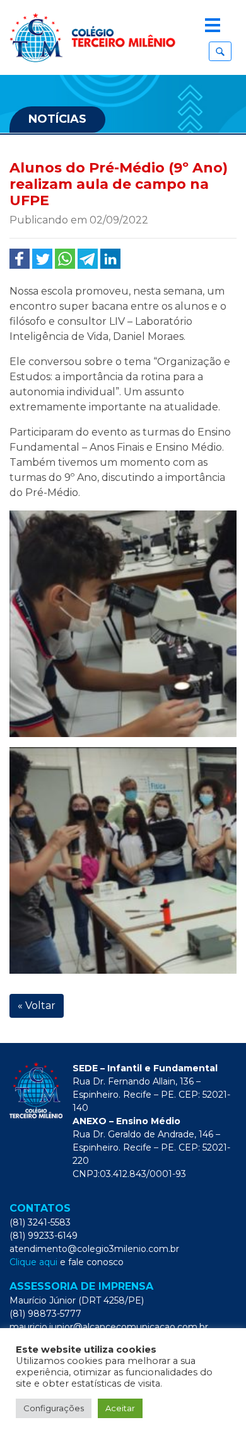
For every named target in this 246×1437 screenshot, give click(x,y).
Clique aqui (33, 1262)
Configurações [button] (53, 1408)
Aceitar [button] (120, 1408)
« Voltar (37, 1006)
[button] (220, 51)
